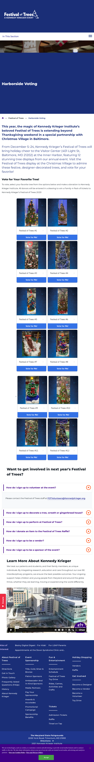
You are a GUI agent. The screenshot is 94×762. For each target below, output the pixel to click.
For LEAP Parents (57, 645)
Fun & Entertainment (57, 659)
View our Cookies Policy (17, 752)
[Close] (90, 748)
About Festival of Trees (11, 659)
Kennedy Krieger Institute (3, 118)
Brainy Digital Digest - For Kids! (30, 645)
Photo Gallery (8, 677)
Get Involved (79, 676)
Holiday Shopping (82, 657)
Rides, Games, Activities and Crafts (56, 686)
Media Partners (32, 688)
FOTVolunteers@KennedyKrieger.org (66, 498)
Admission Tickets (58, 715)
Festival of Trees (16, 118)
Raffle (75, 670)
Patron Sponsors (33, 676)
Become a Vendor (81, 689)
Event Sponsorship (32, 659)
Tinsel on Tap (55, 723)
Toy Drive (76, 700)
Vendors (76, 666)
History (5, 689)
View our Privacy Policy (34, 752)
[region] (47, 753)
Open (90, 36)
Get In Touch (8, 673)
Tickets (53, 706)
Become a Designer (82, 684)
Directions (7, 669)
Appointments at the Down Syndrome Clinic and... (40, 650)
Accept (46, 757)
